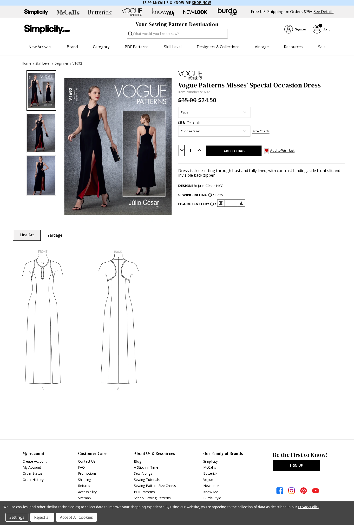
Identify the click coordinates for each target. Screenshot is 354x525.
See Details (324, 11)
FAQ (81, 467)
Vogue (208, 479)
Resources (293, 46)
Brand (72, 46)
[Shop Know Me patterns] (163, 12)
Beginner (61, 63)
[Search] (129, 35)
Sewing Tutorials (147, 479)
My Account (32, 467)
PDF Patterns (137, 46)
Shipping (84, 479)
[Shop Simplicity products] (36, 12)
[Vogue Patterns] (261, 75)
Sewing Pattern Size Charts (155, 485)
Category (101, 46)
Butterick (210, 473)
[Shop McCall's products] (68, 12)
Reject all (42, 517)
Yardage (54, 235)
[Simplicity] (47, 29)
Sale (322, 46)
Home (26, 63)
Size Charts (260, 131)
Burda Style (212, 498)
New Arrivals (39, 46)
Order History (33, 479)
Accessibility (87, 492)
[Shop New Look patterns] (195, 12)
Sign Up (296, 465)
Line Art (27, 235)
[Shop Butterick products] (100, 12)
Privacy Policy (308, 507)
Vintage (262, 46)
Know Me (210, 492)
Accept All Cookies (76, 517)
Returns (84, 485)
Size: (189, 122)
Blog (137, 461)
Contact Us (86, 461)
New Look (211, 485)
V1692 (77, 63)
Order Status (32, 473)
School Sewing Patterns (152, 498)
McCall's (209, 467)
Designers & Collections (218, 46)
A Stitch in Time (146, 467)
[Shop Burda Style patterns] (227, 12)
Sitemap (84, 498)
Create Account (35, 461)
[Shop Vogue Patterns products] (132, 12)
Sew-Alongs (143, 473)
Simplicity (210, 461)
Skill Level (173, 46)
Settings (16, 517)
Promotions (87, 473)
